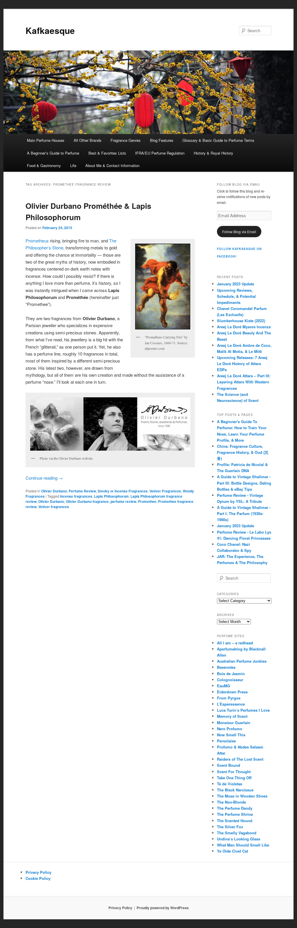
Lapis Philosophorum (111, 496)
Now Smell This (231, 734)
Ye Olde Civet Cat (232, 851)
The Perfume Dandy (234, 808)
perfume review (123, 501)
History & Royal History (213, 153)
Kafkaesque (50, 30)
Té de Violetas (229, 783)
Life (73, 165)
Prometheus (37, 241)
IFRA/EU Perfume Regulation (159, 153)
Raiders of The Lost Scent (240, 759)
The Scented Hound (234, 820)
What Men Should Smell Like (243, 845)
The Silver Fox (230, 826)
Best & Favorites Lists (107, 153)
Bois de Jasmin (231, 673)
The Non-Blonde (231, 802)
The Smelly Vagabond (236, 832)
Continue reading (44, 478)
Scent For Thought (234, 771)
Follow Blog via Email (239, 231)
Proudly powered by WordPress (163, 907)
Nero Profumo (229, 728)
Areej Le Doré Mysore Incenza (244, 326)
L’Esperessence (231, 704)
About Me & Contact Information (112, 165)
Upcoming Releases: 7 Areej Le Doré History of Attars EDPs (242, 363)
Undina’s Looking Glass (238, 839)
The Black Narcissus (235, 790)
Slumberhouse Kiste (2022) (241, 320)
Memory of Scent (232, 716)
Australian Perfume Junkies (242, 661)
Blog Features (161, 140)
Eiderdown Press (232, 692)
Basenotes (226, 667)
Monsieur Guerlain (233, 722)
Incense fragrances (76, 496)
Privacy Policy (38, 872)
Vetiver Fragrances (165, 491)
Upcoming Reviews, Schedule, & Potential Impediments (236, 296)
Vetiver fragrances (53, 506)
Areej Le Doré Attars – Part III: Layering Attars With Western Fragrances (243, 382)
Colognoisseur (230, 679)
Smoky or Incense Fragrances (123, 491)
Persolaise (226, 741)
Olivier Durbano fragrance (87, 501)
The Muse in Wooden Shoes (242, 796)
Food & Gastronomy (44, 165)
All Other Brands (88, 140)
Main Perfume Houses (45, 140)
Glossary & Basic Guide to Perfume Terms (218, 140)
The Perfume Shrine (235, 814)
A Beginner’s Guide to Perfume (53, 153)
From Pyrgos (228, 698)
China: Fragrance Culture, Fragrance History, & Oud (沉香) (242, 452)
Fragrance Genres (126, 140)
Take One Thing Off (234, 777)
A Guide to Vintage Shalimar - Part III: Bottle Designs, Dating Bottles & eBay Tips (244, 483)
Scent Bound (228, 765)
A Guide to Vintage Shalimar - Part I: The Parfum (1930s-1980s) (244, 513)
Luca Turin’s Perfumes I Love (243, 710)
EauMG (223, 685)
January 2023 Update (235, 284)
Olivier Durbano (54, 491)
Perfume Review (82, 491)
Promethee (147, 501)
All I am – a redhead (235, 643)
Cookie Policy (38, 878)
